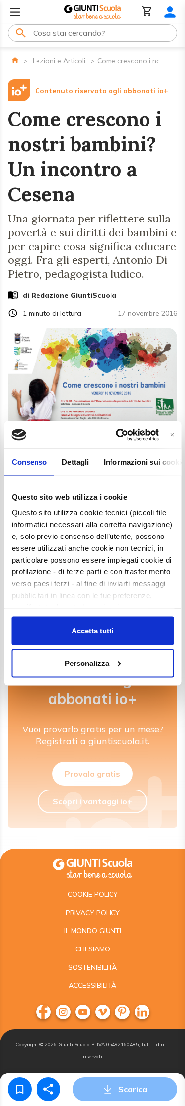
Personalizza (87, 663)
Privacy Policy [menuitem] (93, 912)
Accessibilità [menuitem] (92, 985)
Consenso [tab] (29, 462)
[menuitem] (43, 1012)
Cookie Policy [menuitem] (93, 894)
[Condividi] (48, 1089)
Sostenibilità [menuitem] (92, 967)
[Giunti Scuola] (92, 12)
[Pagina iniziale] (15, 60)
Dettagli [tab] (75, 462)
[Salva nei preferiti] (20, 1089)
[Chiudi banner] (172, 434)
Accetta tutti (92, 631)
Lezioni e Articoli (59, 60)
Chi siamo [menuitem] (92, 949)
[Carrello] (147, 12)
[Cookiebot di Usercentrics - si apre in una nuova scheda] (119, 434)
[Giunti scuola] (92, 867)
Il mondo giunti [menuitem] (92, 930)
